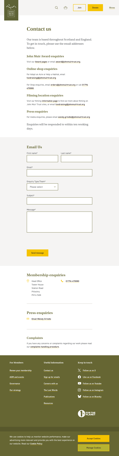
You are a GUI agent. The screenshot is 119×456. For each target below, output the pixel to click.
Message (31, 209)
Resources (48, 403)
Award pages (41, 61)
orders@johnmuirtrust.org (63, 84)
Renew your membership (20, 370)
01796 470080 (72, 281)
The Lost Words (51, 390)
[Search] (56, 7)
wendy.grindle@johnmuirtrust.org (74, 117)
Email (30, 167)
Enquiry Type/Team (36, 181)
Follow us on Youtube (92, 383)
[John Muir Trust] (11, 10)
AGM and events (17, 377)
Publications (49, 396)
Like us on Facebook (92, 377)
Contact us (48, 370)
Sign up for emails (52, 377)
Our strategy (15, 390)
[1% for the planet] (86, 413)
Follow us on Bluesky (92, 396)
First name (32, 153)
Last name (66, 153)
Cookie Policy (36, 443)
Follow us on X (89, 370)
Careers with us (51, 383)
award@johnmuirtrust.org (68, 61)
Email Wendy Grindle (41, 318)
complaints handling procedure (44, 346)
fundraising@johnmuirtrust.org (41, 77)
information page (50, 100)
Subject (30, 195)
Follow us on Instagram (93, 390)
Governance (15, 383)
